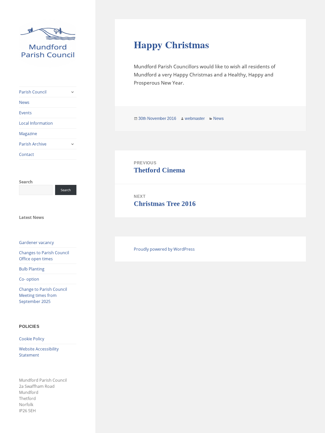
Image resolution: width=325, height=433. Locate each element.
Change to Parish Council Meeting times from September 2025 (43, 295)
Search (26, 182)
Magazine (28, 133)
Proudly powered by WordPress (164, 249)
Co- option (29, 279)
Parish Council (32, 92)
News (24, 102)
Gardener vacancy (36, 242)
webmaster (195, 118)
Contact (26, 154)
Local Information (36, 123)
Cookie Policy (31, 339)
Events (25, 113)
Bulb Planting (31, 269)
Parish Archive (32, 144)
